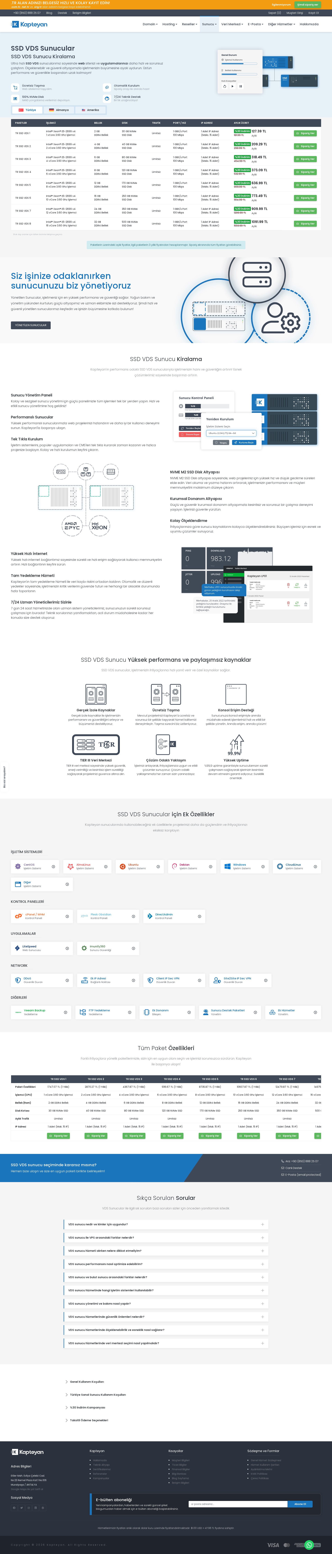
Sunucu (208, 24)
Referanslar (100, 1474)
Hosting (169, 24)
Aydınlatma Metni (261, 1469)
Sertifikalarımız (102, 1469)
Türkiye (30, 110)
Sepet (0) (274, 13)
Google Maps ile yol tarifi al (27, 1489)
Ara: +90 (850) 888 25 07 (302, 1161)
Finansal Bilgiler (181, 1469)
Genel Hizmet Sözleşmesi (266, 1460)
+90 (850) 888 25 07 (27, 13)
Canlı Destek (293, 1168)
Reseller (188, 24)
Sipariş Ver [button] (307, 133)
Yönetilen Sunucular (30, 325)
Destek (62, 13)
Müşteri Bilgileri (181, 1460)
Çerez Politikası (260, 1478)
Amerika (92, 110)
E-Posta (254, 24)
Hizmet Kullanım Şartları (265, 1465)
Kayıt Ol (314, 13)
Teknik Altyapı (101, 1465)
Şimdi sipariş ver (307, 4)
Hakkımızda (309, 24)
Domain (149, 24)
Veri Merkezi (231, 24)
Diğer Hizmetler (280, 24)
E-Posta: (303, 1175)
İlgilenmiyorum (281, 4)
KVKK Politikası (259, 1474)
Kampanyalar (101, 1478)
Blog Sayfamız (180, 1478)
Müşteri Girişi (295, 13)
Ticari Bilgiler (179, 1465)
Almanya (62, 110)
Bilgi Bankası (179, 1474)
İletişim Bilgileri (82, 13)
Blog (49, 13)
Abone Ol (300, 1504)
